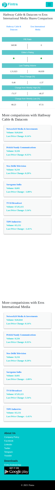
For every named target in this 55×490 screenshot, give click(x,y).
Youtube (8, 456)
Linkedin (8, 444)
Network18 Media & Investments (22, 129)
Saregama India (13, 184)
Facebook (8, 441)
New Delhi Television (16, 166)
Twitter (7, 448)
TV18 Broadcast (14, 203)
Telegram (8, 452)
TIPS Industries (13, 222)
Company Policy (11, 437)
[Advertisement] (27, 269)
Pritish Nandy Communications (21, 147)
